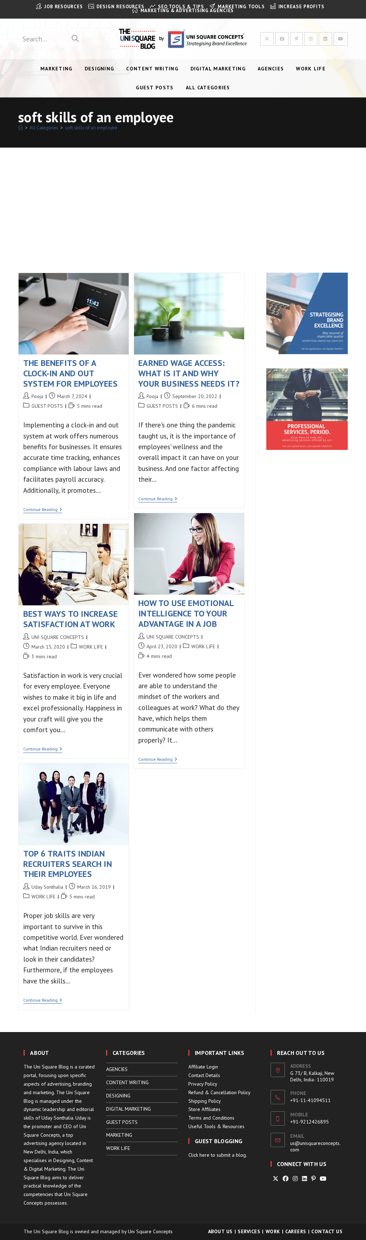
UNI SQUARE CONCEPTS (173, 637)
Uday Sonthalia (47, 887)
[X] (275, 1179)
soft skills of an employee (91, 128)
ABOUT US (220, 1231)
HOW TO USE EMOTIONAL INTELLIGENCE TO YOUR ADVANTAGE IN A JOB (185, 613)
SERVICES (249, 1231)
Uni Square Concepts (150, 1231)
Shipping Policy (204, 1101)
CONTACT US (326, 1231)
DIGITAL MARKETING (128, 1109)
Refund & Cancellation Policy (219, 1092)
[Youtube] (323, 1179)
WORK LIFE (203, 646)
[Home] (20, 128)
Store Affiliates (204, 1109)
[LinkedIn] (304, 1179)
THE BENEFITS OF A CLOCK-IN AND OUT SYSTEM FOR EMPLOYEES (70, 373)
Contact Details (204, 1075)
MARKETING (119, 1135)
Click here (198, 1155)
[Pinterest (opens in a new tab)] (296, 39)
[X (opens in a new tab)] (267, 39)
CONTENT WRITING (127, 1082)
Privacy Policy (202, 1084)
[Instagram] (295, 1179)
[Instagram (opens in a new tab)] (310, 39)
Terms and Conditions (211, 1118)
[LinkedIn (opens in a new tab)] (325, 39)
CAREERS (295, 1231)
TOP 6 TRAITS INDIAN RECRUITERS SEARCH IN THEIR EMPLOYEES (67, 864)
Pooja (37, 396)
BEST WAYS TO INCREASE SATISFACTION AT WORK (70, 619)
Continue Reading (42, 510)
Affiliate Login (203, 1066)
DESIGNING (118, 1095)
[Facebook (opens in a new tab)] (282, 39)
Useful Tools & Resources (216, 1126)
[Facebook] (285, 1179)
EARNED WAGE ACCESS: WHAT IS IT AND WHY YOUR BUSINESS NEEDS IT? (188, 373)
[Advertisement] (183, 201)
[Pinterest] (313, 1179)
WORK (273, 1231)
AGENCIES (117, 1069)
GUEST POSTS (47, 406)
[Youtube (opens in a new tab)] (340, 39)
